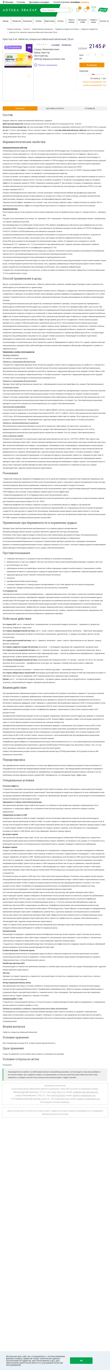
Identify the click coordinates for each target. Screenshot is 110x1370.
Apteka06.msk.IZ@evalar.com (85, 1092)
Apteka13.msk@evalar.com (84, 1095)
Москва (9, 2)
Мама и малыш (71, 21)
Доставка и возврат (39, 2)
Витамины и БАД (82, 21)
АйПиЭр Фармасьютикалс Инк (49, 58)
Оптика (60, 21)
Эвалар (5, 21)
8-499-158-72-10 (58, 1092)
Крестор (45, 52)
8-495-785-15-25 (62, 1099)
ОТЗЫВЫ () (90, 108)
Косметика (27, 21)
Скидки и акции (93, 21)
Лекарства (16, 21)
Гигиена (38, 21)
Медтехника (49, 21)
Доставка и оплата (55, 108)
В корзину (92, 65)
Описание (20, 108)
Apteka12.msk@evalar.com (88, 1099)
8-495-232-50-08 (58, 1095)
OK (81, 1360)
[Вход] (93, 9)
